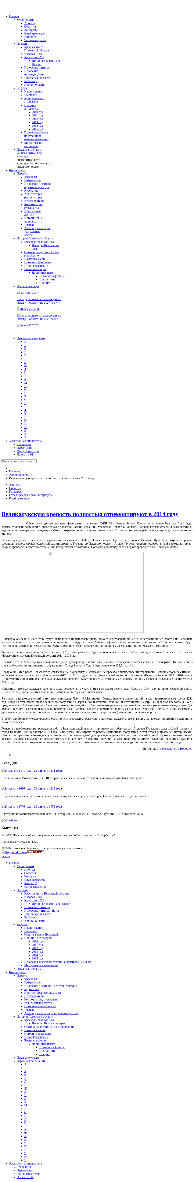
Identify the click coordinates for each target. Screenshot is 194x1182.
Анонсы (14, 484)
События (15, 488)
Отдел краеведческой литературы (30, 495)
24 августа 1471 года (48, 770)
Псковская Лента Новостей (174, 748)
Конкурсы (15, 491)
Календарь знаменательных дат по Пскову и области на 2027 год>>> (39, 301)
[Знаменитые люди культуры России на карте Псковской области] (34, 156)
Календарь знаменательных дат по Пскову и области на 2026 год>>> (39, 317)
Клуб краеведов (19, 498)
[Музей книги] (12, 820)
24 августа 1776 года (48, 806)
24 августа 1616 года (48, 788)
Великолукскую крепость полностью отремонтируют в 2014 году (90, 514)
